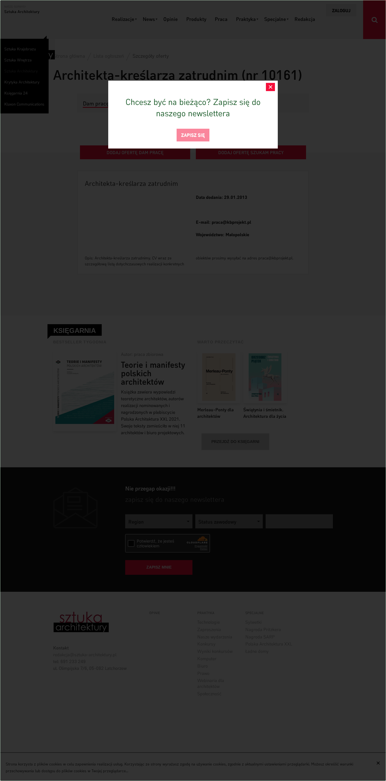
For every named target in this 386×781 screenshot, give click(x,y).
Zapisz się (193, 134)
